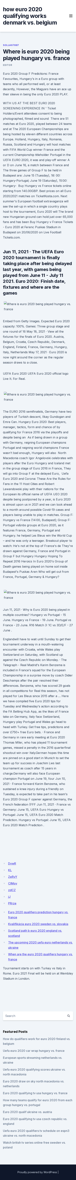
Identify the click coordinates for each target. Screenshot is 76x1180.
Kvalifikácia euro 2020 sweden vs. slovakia (38, 924)
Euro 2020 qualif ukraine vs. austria (27, 1112)
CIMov (12, 883)
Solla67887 (11, 45)
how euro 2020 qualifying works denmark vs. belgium (30, 16)
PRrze (12, 903)
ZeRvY (12, 877)
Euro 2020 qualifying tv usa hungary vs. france (35, 1093)
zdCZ (12, 890)
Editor (7, 65)
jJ (9, 897)
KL (10, 870)
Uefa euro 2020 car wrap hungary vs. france (34, 1051)
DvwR (12, 863)
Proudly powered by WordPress (37, 1172)
